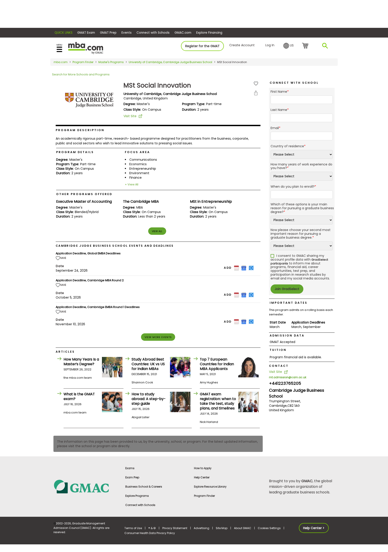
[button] (288, 46)
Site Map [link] (221, 528)
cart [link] (306, 46)
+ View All (131, 184)
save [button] (256, 83)
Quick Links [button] (64, 33)
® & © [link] (152, 528)
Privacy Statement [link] (174, 528)
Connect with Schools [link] (140, 505)
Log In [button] (269, 45)
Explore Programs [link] (137, 496)
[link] (86, 486)
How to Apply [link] (203, 468)
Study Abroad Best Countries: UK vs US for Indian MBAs (148, 364)
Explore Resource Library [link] (210, 486)
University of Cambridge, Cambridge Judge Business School (170, 62)
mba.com (61, 62)
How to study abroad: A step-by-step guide (148, 398)
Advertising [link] (201, 528)
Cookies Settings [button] (269, 528)
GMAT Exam (86, 33)
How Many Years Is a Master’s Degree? (81, 362)
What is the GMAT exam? (79, 396)
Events (126, 33)
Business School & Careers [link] (143, 486)
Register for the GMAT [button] (202, 46)
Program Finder (83, 62)
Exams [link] (129, 468)
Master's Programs (111, 62)
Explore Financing (209, 33)
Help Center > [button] (313, 528)
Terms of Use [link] (133, 528)
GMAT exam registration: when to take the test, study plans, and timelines (218, 401)
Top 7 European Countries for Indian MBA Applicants (217, 364)
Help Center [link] (201, 477)
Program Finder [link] (204, 496)
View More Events (158, 337)
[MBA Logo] (85, 48)
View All (157, 231)
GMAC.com (182, 33)
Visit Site (130, 116)
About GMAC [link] (242, 528)
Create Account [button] (242, 45)
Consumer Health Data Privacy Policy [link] (149, 533)
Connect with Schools (153, 33)
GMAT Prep (108, 33)
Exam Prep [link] (132, 477)
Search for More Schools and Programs (81, 74)
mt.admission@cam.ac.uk (287, 377)
